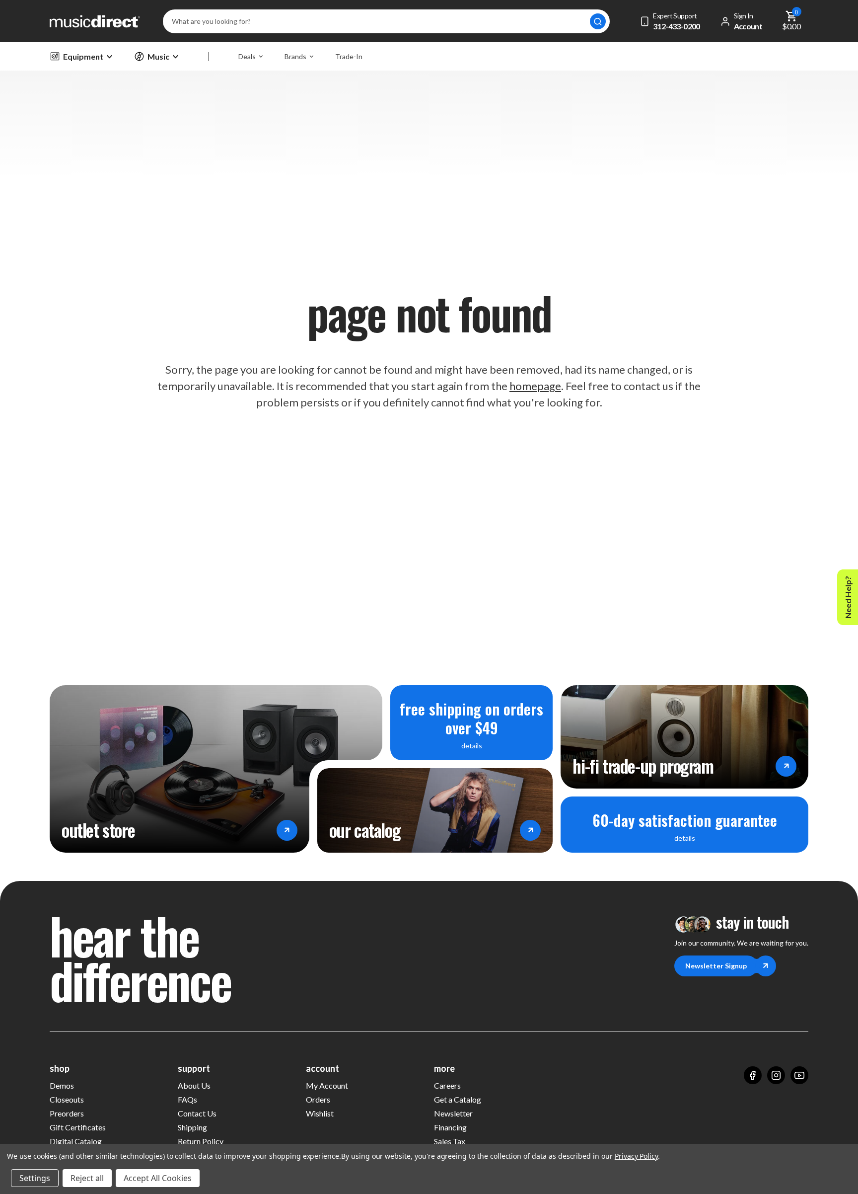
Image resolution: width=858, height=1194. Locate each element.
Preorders (67, 1113)
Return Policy (200, 1141)
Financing (450, 1127)
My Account (327, 1085)
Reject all (87, 1178)
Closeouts (67, 1099)
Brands (295, 56)
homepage (535, 386)
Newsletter (453, 1113)
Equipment (83, 56)
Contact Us (197, 1113)
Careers (447, 1085)
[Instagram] (776, 1075)
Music (158, 56)
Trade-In (348, 56)
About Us (194, 1085)
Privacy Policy (636, 1156)
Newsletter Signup (716, 965)
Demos (62, 1085)
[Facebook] (753, 1075)
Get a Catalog (457, 1099)
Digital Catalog (76, 1141)
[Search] (598, 21)
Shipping (192, 1127)
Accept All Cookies (158, 1178)
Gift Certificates (78, 1127)
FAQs (187, 1099)
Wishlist (320, 1113)
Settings (34, 1178)
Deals (247, 56)
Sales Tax (449, 1141)
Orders (318, 1099)
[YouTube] (799, 1075)
